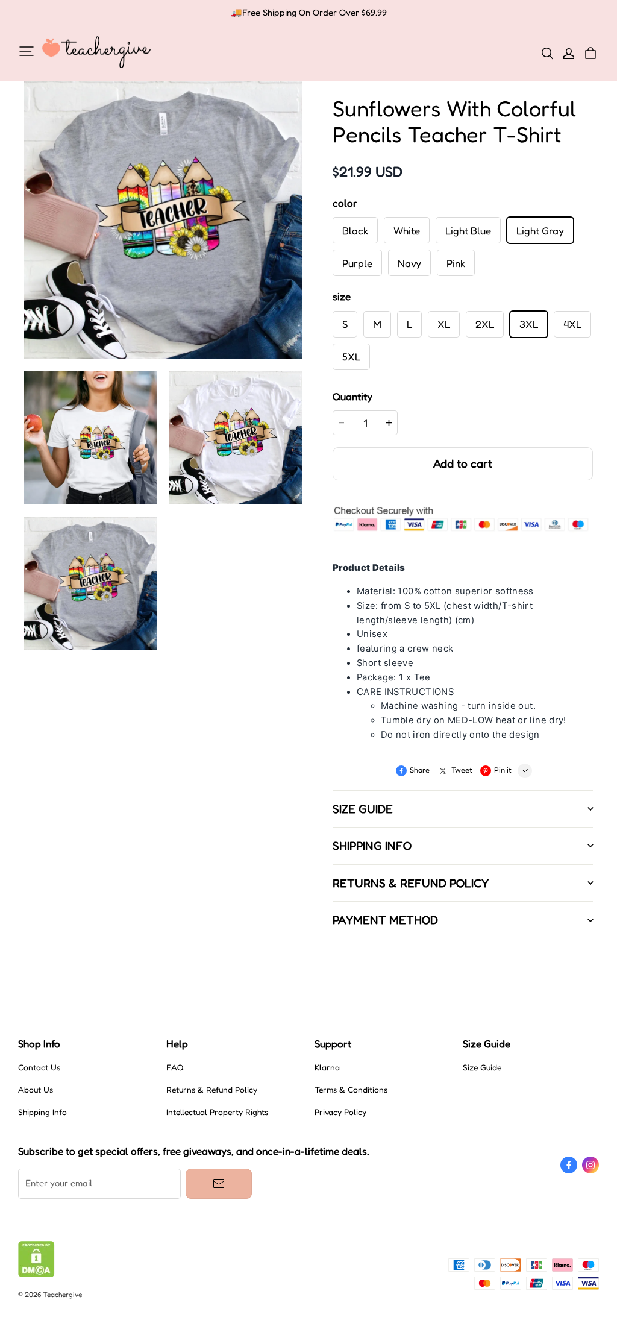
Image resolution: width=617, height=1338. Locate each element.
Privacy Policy (340, 1112)
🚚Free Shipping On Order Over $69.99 (309, 12)
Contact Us (39, 1067)
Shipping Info (42, 1112)
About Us (35, 1090)
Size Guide (482, 1067)
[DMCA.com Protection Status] (36, 1274)
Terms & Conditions (351, 1090)
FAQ (175, 1067)
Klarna (327, 1067)
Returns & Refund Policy (211, 1090)
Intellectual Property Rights (217, 1112)
